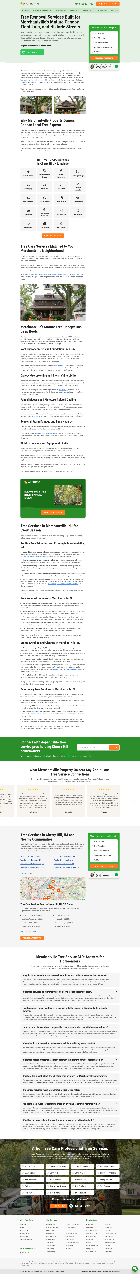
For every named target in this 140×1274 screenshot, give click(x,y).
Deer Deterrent (50, 1224)
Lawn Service (50, 1233)
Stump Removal (61, 11)
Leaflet (83, 899)
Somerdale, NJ (109, 1252)
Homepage (26, 11)
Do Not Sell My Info (59, 1271)
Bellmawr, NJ (90, 1227)
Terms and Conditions (26, 1239)
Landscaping (50, 1230)
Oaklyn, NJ (108, 1245)
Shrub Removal (69, 1236)
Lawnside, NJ (109, 1236)
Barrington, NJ (109, 1224)
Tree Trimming (101, 11)
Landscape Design (70, 1227)
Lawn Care (68, 1230)
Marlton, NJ (89, 1242)
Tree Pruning (74, 11)
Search (114, 747)
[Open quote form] (135, 1269)
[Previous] (6, 801)
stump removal (43, 274)
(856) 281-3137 (34, 52)
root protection (77, 274)
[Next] (134, 801)
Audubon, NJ (90, 1224)
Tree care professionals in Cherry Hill (33, 80)
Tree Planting (69, 1245)
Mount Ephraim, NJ (92, 1245)
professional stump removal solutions (34, 557)
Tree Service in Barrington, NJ (64, 856)
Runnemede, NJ (91, 1252)
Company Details (25, 1233)
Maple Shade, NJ (109, 1239)
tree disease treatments (59, 274)
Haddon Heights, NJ (110, 1233)
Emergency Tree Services (42, 11)
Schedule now (58, 1206)
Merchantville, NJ (110, 1242)
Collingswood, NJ (91, 1230)
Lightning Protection (71, 1233)
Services (113, 11)
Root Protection (51, 1236)
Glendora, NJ (108, 1230)
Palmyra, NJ (90, 1248)
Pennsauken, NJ (109, 1248)
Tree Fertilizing (50, 1245)
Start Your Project (53, 512)
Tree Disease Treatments (72, 1242)
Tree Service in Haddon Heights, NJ (66, 868)
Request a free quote (108, 4)
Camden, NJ (108, 1227)
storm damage (37, 711)
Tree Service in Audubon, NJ (30, 856)
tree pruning (63, 390)
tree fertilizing (35, 416)
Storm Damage (50, 1239)
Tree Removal (87, 11)
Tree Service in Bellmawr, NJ (30, 860)
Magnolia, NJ (90, 1239)
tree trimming (29, 274)
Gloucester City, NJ (91, 1233)
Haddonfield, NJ (91, 1236)
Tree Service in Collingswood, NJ (32, 864)
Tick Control (49, 1242)
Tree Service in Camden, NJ (63, 860)
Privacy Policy (24, 1236)
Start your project (53, 236)
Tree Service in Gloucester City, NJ (32, 868)
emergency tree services (46, 433)
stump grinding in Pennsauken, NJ (65, 669)
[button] (49, 897)
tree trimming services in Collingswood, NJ (63, 584)
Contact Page (24, 1230)
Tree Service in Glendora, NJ (64, 864)
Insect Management (52, 1227)
